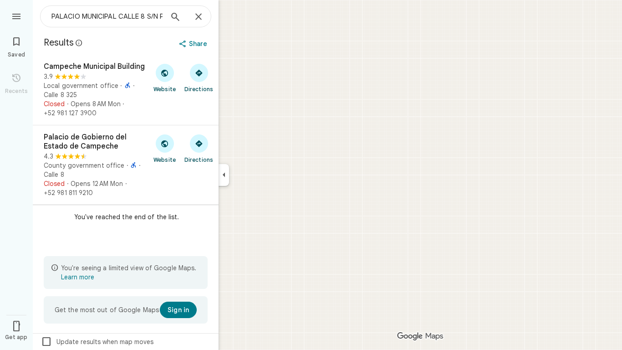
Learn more (77, 277)
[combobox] (107, 16)
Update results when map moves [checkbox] (97, 341)
